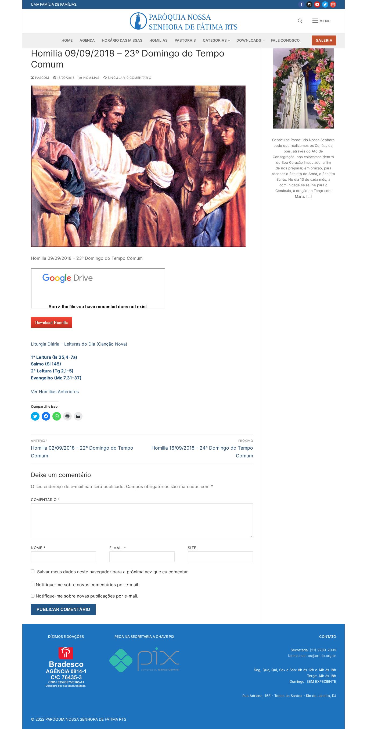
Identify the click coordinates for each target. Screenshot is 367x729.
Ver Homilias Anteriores (55, 391)
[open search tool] (300, 21)
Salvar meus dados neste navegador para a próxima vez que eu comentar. (113, 571)
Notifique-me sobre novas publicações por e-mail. (87, 596)
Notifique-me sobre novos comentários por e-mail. (87, 584)
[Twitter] (325, 4)
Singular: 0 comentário (129, 78)
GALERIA (324, 40)
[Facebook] (301, 4)
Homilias (90, 78)
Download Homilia (51, 322)
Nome (38, 548)
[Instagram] (309, 4)
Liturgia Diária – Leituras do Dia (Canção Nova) (79, 344)
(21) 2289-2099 (323, 650)
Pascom (41, 78)
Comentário (45, 499)
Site (192, 548)
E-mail (117, 548)
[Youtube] (317, 4)
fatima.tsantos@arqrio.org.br (312, 655)
